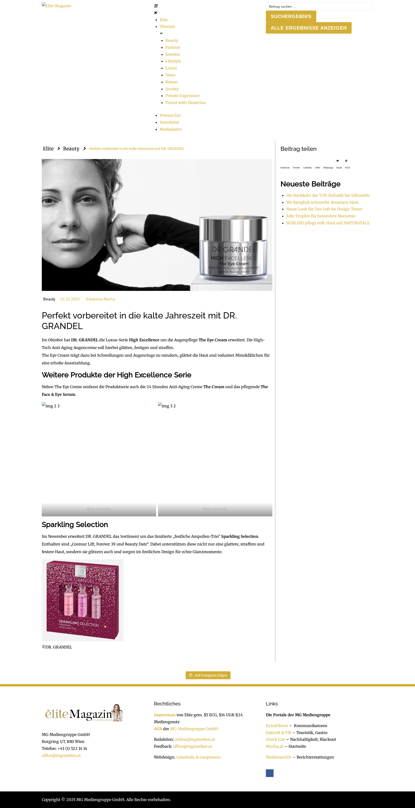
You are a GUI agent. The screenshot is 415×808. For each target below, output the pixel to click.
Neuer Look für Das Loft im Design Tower (324, 209)
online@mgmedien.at (195, 739)
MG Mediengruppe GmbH (194, 728)
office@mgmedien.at (61, 755)
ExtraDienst (277, 725)
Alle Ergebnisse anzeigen (309, 28)
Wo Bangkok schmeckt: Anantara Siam (322, 202)
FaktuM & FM (278, 732)
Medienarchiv (279, 757)
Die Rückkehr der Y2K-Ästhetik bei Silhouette (328, 195)
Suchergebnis (291, 16)
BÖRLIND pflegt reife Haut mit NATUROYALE (328, 222)
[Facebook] (270, 773)
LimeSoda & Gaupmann (198, 757)
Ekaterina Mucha (100, 299)
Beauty (71, 149)
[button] (207, 9)
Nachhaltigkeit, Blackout (310, 739)
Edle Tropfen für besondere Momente (320, 216)
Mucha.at (274, 746)
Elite (48, 149)
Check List (275, 739)
